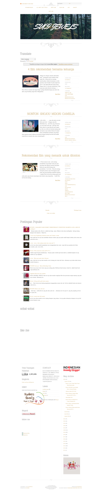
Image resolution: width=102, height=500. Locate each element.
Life (69, 7)
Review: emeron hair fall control (37, 296)
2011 (64, 450)
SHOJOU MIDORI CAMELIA (70, 140)
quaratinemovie (69, 191)
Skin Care (51, 11)
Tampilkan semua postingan (65, 64)
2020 (64, 430)
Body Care (53, 7)
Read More (57, 94)
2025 (64, 418)
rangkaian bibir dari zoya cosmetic (38, 273)
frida (66, 183)
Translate (31, 61)
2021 (64, 427)
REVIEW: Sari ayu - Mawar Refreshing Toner (40, 266)
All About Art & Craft (41, 7)
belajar (44, 391)
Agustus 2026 (67, 381)
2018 (64, 434)
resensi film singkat (70, 98)
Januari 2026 (66, 416)
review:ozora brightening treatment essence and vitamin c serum (44, 235)
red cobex (67, 193)
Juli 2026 (66, 411)
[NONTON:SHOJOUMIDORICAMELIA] (51, 113)
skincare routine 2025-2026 (71, 391)
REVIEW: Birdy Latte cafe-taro (37, 288)
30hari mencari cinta (70, 178)
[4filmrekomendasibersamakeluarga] (51, 69)
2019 (64, 432)
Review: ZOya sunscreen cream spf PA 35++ (40, 250)
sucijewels (67, 79)
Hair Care (61, 7)
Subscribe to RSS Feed (27, 3)
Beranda (47, 210)
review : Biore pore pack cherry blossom (39, 258)
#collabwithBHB (69, 94)
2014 (64, 443)
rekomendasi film (69, 97)
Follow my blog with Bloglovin (28, 382)
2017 (64, 436)
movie (66, 189)
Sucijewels (30, 486)
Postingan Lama (77, 210)
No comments (68, 174)
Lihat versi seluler (51, 213)
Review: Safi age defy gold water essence (39, 281)
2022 (64, 425)
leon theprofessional (70, 184)
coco (66, 181)
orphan (67, 190)
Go (69, 3)
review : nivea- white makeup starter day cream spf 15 (42, 243)
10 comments (68, 88)
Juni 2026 (66, 414)
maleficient (68, 187)
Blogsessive (79, 486)
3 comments (68, 133)
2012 (64, 448)
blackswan (67, 180)
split (66, 196)
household (45, 395)
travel (44, 393)
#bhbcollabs (68, 92)
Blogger (57, 399)
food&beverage (29, 7)
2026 (64, 379)
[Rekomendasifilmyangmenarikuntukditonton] (51, 155)
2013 (64, 445)
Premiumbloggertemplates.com (75, 487)
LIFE (66, 95)
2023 (64, 423)
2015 (64, 441)
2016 (64, 439)
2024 (64, 421)
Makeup (75, 7)
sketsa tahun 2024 (69, 397)
